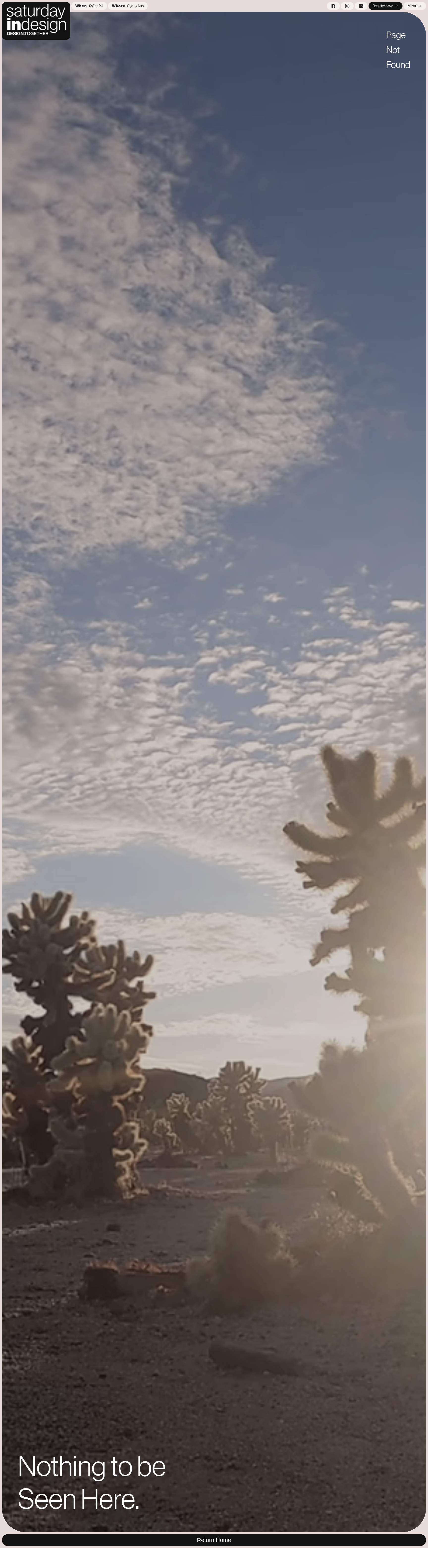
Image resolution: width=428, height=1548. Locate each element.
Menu (412, 6)
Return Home (214, 1540)
